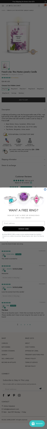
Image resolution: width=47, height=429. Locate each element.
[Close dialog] (45, 189)
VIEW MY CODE (23, 229)
